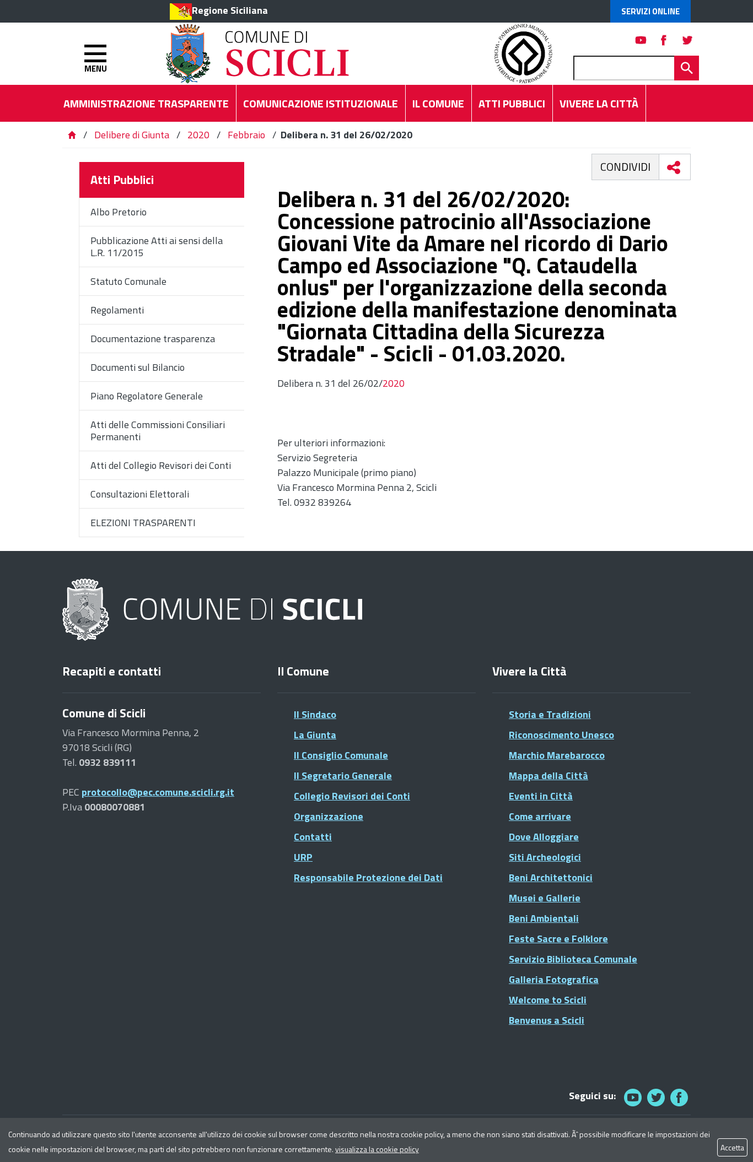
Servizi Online (650, 11)
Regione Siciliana (230, 10)
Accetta (732, 1147)
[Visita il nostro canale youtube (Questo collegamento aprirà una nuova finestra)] (641, 40)
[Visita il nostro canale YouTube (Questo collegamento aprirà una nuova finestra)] (656, 1097)
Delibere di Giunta (132, 134)
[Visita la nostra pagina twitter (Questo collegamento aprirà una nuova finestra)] (687, 40)
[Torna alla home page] (71, 134)
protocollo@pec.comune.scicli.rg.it (158, 792)
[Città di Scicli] (213, 610)
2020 (198, 134)
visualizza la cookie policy (377, 1149)
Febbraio (246, 134)
